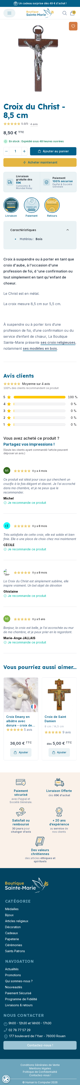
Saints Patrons (15, 951)
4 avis (34, 124)
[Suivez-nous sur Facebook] (38, 1061)
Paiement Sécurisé (18, 993)
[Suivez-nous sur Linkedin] (42, 1061)
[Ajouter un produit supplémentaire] (24, 151)
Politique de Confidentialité (40, 1071)
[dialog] (6, 1079)
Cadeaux (11, 933)
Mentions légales (40, 1068)
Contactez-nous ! (40, 1045)
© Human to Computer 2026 (40, 1082)
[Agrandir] (40, 59)
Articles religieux (16, 921)
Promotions (13, 975)
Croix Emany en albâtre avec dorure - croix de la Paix (19, 721)
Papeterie (12, 939)
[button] (3, 59)
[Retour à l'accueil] (26, 885)
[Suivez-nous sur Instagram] (40, 1061)
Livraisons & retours (19, 1005)
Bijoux (9, 915)
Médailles (12, 909)
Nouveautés (13, 987)
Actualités (12, 969)
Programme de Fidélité (21, 999)
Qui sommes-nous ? (19, 981)
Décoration (13, 927)
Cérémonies (13, 945)
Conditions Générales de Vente (40, 1065)
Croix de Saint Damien (55, 719)
